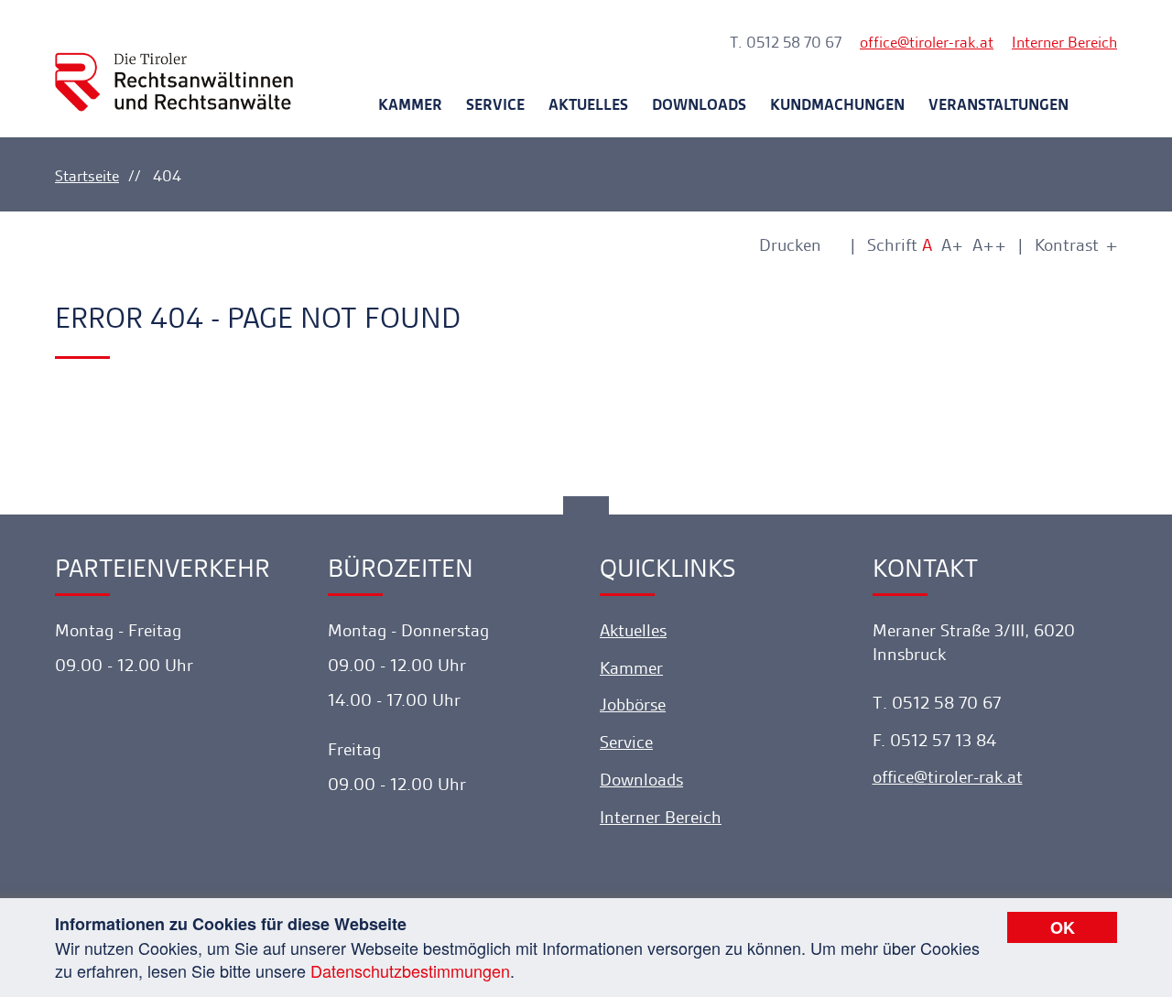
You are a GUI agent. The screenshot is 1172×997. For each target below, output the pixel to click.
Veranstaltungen (998, 104)
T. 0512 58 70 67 (785, 42)
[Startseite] (174, 65)
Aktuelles (588, 104)
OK (1062, 927)
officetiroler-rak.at (926, 42)
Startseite (87, 176)
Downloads (699, 104)
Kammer (410, 104)
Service (495, 104)
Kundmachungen (837, 104)
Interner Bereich (1064, 42)
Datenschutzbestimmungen (410, 970)
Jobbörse (633, 704)
